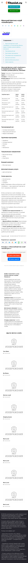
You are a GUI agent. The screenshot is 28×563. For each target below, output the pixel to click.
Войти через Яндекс (14, 255)
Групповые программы (11, 53)
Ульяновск (5, 34)
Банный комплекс (10, 57)
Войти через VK (14, 259)
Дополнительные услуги (12, 60)
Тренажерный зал (10, 51)
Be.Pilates (6, 373)
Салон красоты (9, 62)
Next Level (6, 438)
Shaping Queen (7, 417)
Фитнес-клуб (7, 395)
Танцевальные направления (13, 55)
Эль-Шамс (6, 351)
